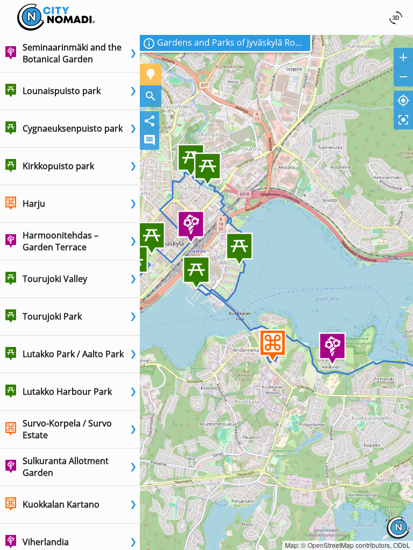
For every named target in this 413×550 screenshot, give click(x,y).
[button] (70, 54)
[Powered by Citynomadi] (397, 535)
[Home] (56, 7)
